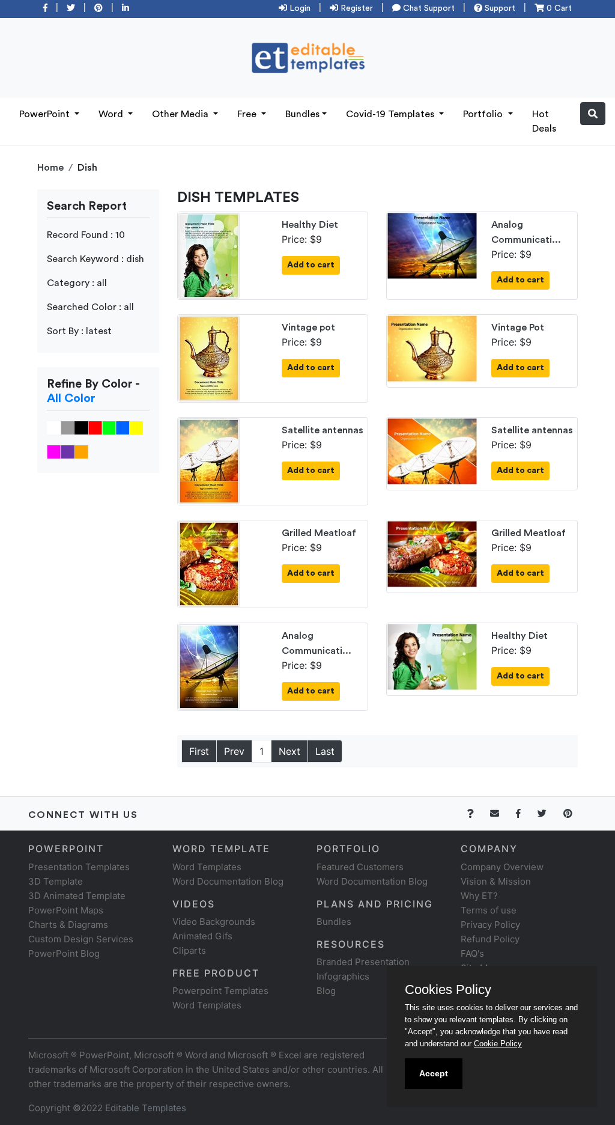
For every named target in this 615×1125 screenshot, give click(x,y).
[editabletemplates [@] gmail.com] (502, 813)
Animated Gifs (202, 936)
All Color (71, 398)
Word (112, 114)
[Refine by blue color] (123, 427)
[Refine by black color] (81, 427)
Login (299, 8)
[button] (592, 113)
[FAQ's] (477, 813)
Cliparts (189, 950)
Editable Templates (145, 1108)
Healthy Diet (310, 225)
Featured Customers (360, 867)
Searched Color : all (90, 307)
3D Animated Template (77, 895)
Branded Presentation (363, 962)
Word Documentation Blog (227, 881)
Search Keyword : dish (95, 259)
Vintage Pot (517, 327)
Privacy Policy (490, 924)
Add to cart (311, 265)
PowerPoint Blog (64, 953)
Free (248, 114)
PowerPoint (45, 114)
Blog (326, 990)
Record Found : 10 (86, 235)
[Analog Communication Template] (432, 245)
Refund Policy (490, 939)
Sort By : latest (79, 331)
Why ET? (479, 895)
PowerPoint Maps (65, 910)
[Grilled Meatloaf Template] (209, 563)
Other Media (181, 114)
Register (355, 8)
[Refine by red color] (95, 427)
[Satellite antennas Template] (209, 460)
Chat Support (428, 8)
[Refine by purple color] (67, 451)
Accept (433, 1073)
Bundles (302, 114)
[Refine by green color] (109, 427)
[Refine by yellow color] (137, 427)
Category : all (77, 283)
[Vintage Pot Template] (432, 347)
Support (498, 8)
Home (50, 167)
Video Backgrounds (213, 921)
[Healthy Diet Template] (209, 255)
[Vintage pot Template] (209, 358)
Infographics (343, 976)
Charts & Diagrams (68, 924)
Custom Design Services (80, 939)
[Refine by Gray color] (67, 427)
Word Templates (206, 867)
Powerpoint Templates (220, 990)
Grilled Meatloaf (319, 533)
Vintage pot (308, 327)
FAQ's (472, 953)
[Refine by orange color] (81, 451)
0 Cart (558, 8)
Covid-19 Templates (391, 114)
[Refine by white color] (54, 427)
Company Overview (502, 867)
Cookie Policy (498, 1043)
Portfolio (484, 114)
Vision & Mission (496, 881)
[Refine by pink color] (54, 451)
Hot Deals (544, 121)
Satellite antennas (322, 430)
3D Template (55, 881)
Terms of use (489, 910)
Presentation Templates (79, 867)
